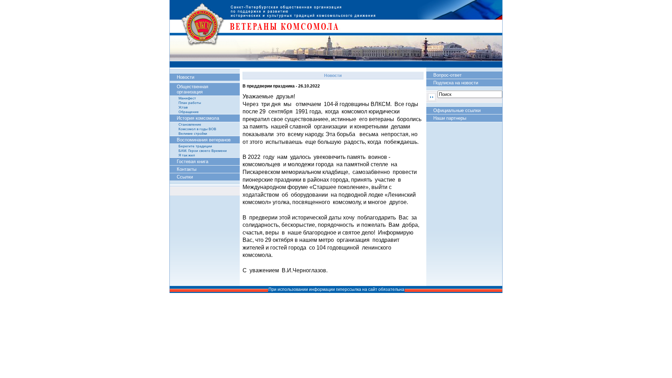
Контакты (186, 169)
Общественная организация (192, 89)
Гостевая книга (192, 161)
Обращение (188, 112)
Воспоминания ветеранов (204, 139)
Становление (189, 124)
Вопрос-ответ (447, 75)
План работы (189, 103)
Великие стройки (192, 133)
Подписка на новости (455, 82)
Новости (185, 77)
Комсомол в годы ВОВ (197, 129)
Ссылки (185, 177)
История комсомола (198, 118)
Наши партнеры (449, 118)
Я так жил (186, 155)
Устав (183, 107)
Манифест (187, 98)
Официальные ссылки (457, 110)
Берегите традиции (195, 146)
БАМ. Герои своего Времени (202, 151)
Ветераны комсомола (336, 33)
